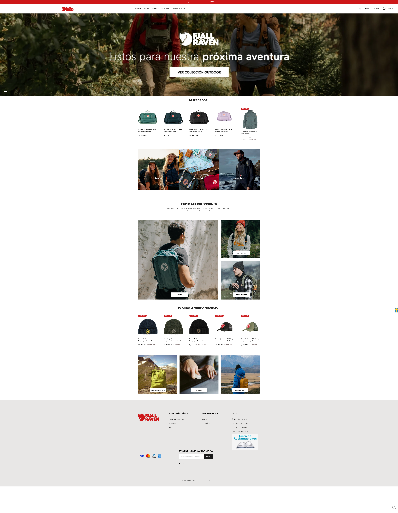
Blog (170, 427)
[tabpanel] (199, 54)
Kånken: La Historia (158, 390)
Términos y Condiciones (240, 423)
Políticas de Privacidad (239, 427)
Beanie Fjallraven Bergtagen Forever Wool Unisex (197, 341)
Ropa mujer (241, 253)
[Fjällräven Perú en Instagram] (182, 463)
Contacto (172, 423)
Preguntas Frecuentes (176, 419)
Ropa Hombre (241, 294)
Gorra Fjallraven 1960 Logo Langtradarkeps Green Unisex (250, 341)
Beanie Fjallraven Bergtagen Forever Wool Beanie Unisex (146, 341)
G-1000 (199, 390)
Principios (204, 419)
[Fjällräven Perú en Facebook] (179, 463)
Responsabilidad (206, 423)
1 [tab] (5, 91)
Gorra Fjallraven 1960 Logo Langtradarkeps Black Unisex (224, 341)
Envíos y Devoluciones (239, 419)
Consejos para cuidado (240, 390)
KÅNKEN (179, 294)
